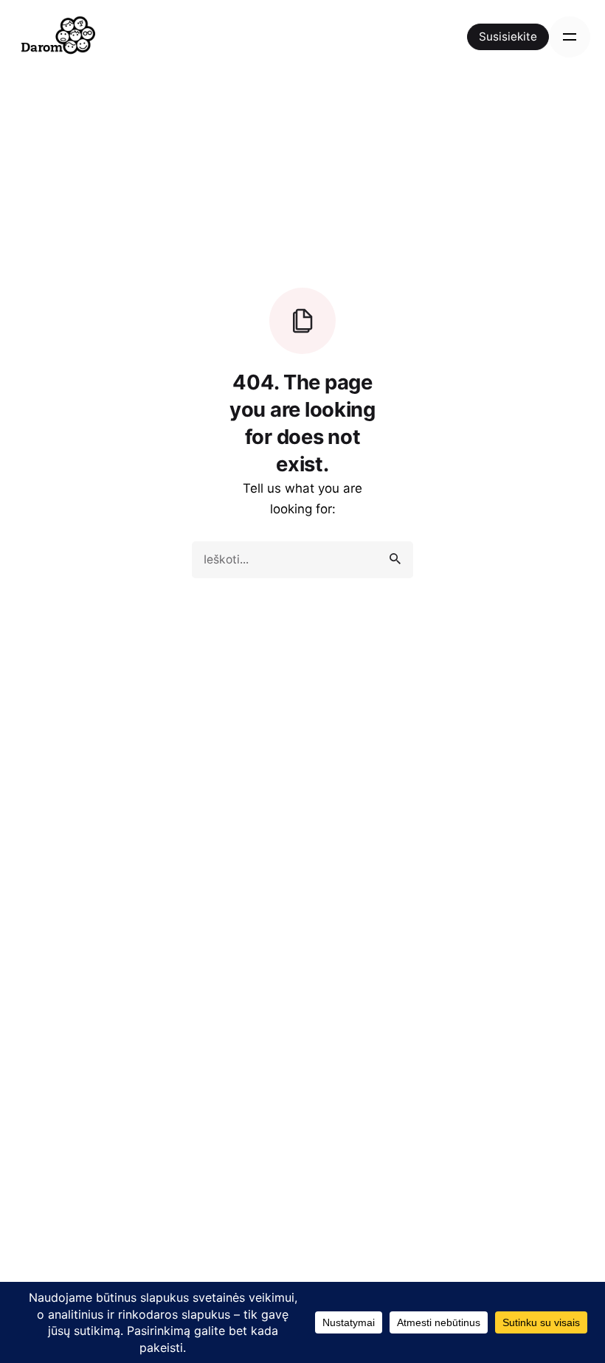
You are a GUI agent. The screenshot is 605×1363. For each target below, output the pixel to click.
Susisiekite (508, 37)
